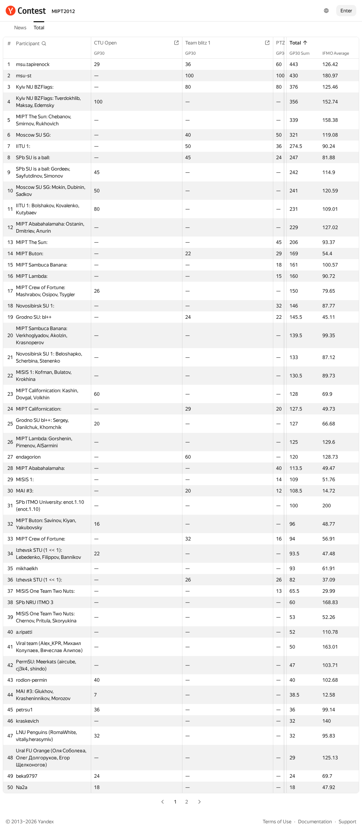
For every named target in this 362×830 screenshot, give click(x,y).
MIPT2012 (63, 11)
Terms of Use (277, 821)
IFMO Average (335, 53)
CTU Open (105, 43)
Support (347, 821)
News (20, 27)
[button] (31, 43)
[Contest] (26, 11)
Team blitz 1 (198, 43)
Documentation (315, 821)
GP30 (99, 53)
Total (39, 27)
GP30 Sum (300, 53)
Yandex (46, 821)
